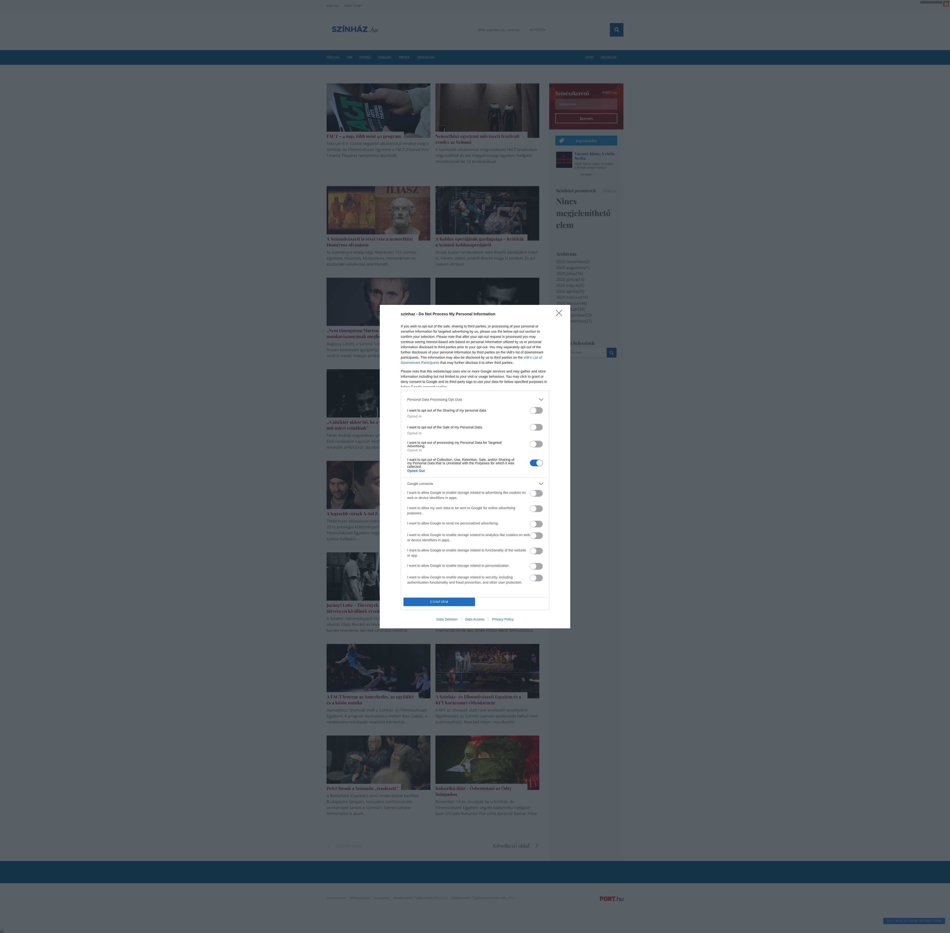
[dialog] (475, 466)
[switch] (536, 410)
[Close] (560, 314)
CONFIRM (439, 602)
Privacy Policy (503, 619)
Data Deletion (446, 619)
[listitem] (475, 399)
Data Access (474, 619)
